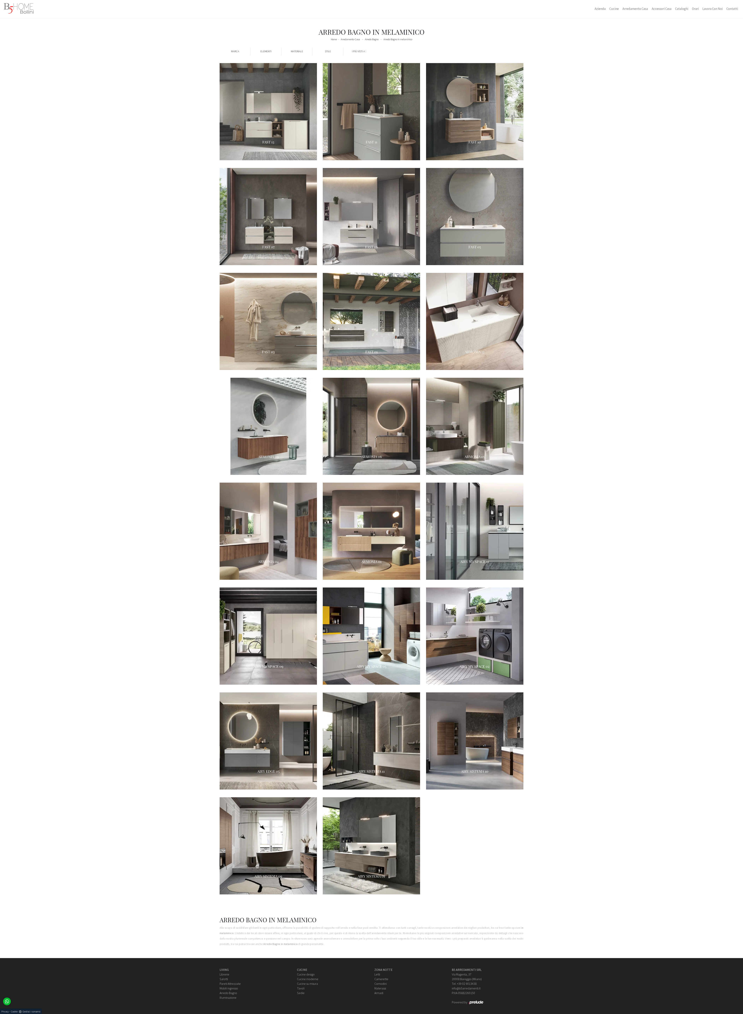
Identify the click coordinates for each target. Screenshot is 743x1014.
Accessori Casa (661, 9)
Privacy (5, 1011)
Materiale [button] (297, 51)
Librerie (224, 974)
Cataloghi (681, 9)
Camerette (381, 979)
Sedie (301, 993)
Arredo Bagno (371, 39)
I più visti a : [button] (359, 51)
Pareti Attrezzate (230, 984)
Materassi (380, 988)
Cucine (614, 9)
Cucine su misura (307, 984)
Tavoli (301, 988)
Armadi (378, 993)
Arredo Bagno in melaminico (397, 39)
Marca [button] (235, 51)
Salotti (224, 979)
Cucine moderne (307, 979)
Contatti (732, 9)
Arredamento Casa (635, 9)
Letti (377, 974)
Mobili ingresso (229, 988)
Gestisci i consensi (31, 1011)
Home (334, 39)
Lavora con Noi (712, 9)
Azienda (600, 9)
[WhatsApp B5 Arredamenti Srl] (7, 1001)
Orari (695, 9)
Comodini (380, 984)
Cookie (14, 1011)
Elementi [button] (265, 51)
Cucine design (306, 974)
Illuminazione (228, 997)
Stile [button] (328, 51)
